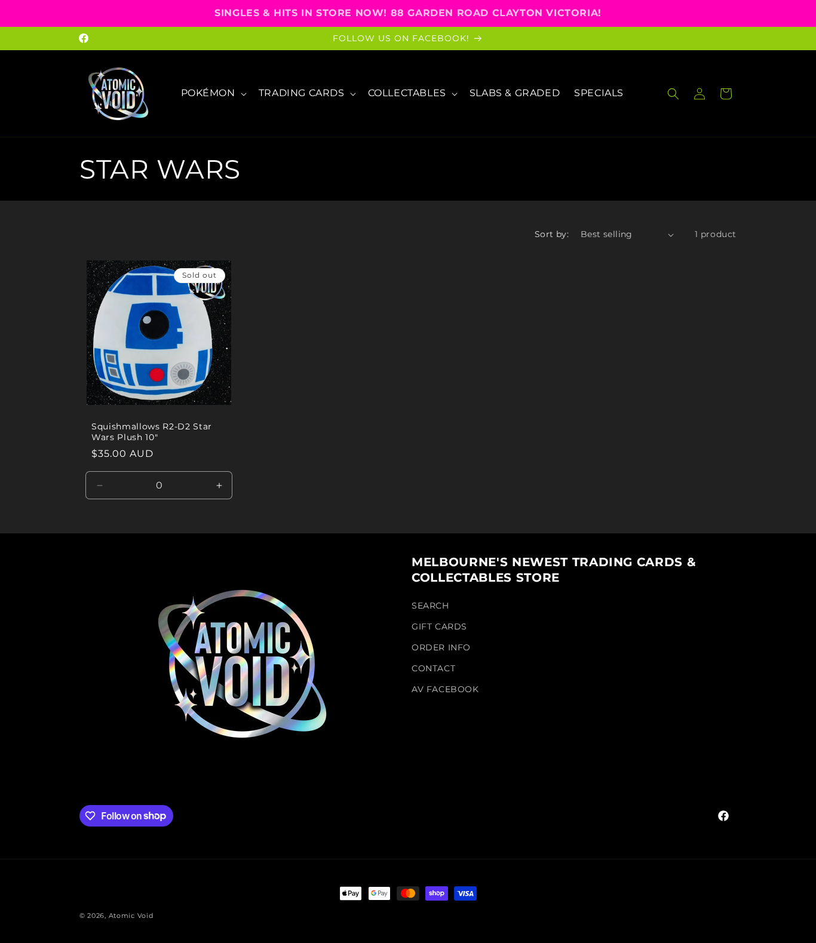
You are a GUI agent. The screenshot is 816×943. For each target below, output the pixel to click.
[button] (212, 93)
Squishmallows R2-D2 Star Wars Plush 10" (151, 432)
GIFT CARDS (439, 626)
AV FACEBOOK (445, 689)
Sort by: (552, 234)
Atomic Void (131, 915)
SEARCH (430, 605)
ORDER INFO (441, 646)
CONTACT (433, 668)
